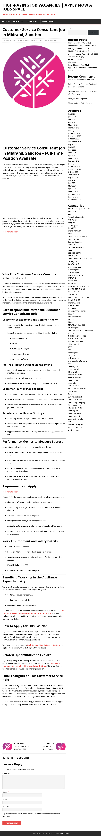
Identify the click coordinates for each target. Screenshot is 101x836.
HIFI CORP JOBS (74, 292)
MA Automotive (74, 316)
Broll (70, 233)
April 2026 (72, 122)
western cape (73, 430)
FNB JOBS (72, 283)
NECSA (71, 333)
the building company (76, 402)
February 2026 (74, 128)
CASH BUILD (73, 244)
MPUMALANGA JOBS (76, 325)
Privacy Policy (48, 21)
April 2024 (72, 188)
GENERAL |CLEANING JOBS (79, 286)
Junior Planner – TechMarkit (79, 65)
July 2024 (71, 180)
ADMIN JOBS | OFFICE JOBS (43, 40)
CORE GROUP (73, 264)
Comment (6, 773)
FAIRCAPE (72, 278)
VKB (69, 421)
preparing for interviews (77, 361)
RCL (69, 363)
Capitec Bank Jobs (75, 242)
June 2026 (72, 116)
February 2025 (74, 161)
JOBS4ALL (72, 308)
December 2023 (74, 200)
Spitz (70, 394)
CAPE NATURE (74, 239)
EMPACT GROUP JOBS (77, 275)
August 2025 (73, 144)
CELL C (71, 250)
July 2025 (71, 147)
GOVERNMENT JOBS (76, 289)
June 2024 (72, 183)
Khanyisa (71, 98)
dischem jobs (73, 269)
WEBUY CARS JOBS (76, 427)
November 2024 (74, 169)
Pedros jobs (73, 352)
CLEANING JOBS (74, 253)
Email (4, 799)
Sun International (75, 397)
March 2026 (73, 125)
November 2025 (74, 136)
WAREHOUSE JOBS (75, 424)
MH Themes (65, 834)
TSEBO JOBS (73, 410)
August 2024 (73, 177)
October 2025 (73, 139)
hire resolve (72, 294)
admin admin (24, 40)
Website (5, 806)
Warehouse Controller (85, 79)
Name (5, 792)
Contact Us (18, 21)
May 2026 (72, 119)
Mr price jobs (73, 327)
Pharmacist (72, 62)
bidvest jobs (73, 225)
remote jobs (73, 366)
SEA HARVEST (73, 386)
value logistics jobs (75, 419)
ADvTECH (72, 211)
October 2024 (73, 172)
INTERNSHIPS (73, 305)
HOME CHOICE (74, 300)
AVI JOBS (71, 222)
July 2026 (71, 114)
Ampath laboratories (76, 217)
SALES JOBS (73, 380)
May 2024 (72, 186)
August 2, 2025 (11, 40)
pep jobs (71, 355)
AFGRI (70, 214)
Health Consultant (75, 59)
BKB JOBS (72, 228)
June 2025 (72, 150)
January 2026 (73, 130)
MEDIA (71, 319)
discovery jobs (74, 272)
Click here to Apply (10, 232)
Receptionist (83, 98)
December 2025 (74, 133)
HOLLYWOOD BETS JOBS (78, 297)
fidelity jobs (72, 280)
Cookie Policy (33, 21)
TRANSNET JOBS (75, 408)
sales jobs (72, 383)
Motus (70, 322)
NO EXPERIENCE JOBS (77, 336)
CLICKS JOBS (73, 256)
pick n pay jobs (74, 358)
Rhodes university (75, 375)
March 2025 (73, 158)
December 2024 (74, 166)
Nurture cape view (75, 341)
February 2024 (74, 194)
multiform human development (80, 330)
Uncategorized (74, 416)
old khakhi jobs (74, 344)
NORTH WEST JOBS (76, 339)
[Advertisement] (34, 128)
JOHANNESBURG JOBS (77, 311)
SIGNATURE (73, 391)
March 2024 (73, 191)
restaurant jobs (74, 369)
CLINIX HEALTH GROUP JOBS (80, 258)
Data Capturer (86, 103)
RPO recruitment (74, 377)
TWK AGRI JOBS (74, 413)
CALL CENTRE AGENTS (77, 236)
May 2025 (72, 152)
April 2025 (72, 155)
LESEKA (71, 314)
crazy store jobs (74, 267)
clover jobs (72, 261)
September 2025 (74, 141)
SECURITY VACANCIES (77, 388)
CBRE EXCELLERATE (76, 247)
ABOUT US (5, 21)
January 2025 (73, 164)
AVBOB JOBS (73, 220)
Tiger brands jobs (75, 405)
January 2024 (73, 197)
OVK (70, 347)
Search (71, 28)
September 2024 (74, 175)
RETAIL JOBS (73, 372)
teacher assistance (75, 399)
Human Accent (74, 303)
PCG (70, 350)
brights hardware (75, 231)
